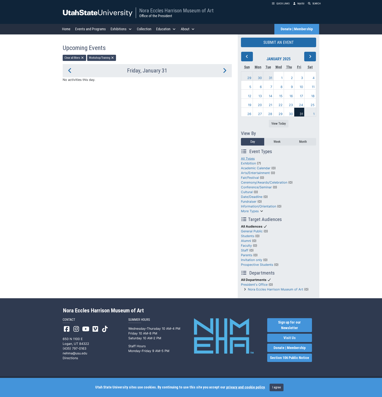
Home (66, 29)
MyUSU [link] (300, 3)
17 (301, 96)
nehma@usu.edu (75, 353)
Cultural (247, 192)
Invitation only (251, 260)
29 (249, 78)
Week (277, 142)
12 (249, 96)
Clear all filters (72, 57)
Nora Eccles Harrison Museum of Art (176, 11)
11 (313, 87)
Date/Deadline (251, 197)
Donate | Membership (297, 29)
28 (270, 114)
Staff (244, 250)
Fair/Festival (250, 178)
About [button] (185, 29)
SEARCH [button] (316, 3)
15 (281, 96)
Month (303, 142)
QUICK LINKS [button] (282, 3)
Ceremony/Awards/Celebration (264, 182)
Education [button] (163, 29)
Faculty (246, 245)
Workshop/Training (100, 57)
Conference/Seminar (256, 187)
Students (247, 236)
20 (260, 105)
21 (270, 105)
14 (270, 96)
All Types (248, 158)
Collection (144, 29)
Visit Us (290, 338)
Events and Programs (90, 29)
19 (249, 105)
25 (313, 105)
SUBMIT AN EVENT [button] (278, 42)
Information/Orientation (258, 206)
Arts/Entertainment (255, 173)
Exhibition (248, 163)
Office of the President (155, 16)
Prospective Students (257, 265)
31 (270, 78)
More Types (250, 211)
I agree (276, 387)
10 (301, 87)
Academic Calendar (255, 168)
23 (291, 105)
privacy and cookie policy (245, 387)
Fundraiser (248, 201)
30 (260, 78)
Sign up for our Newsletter (289, 325)
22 (281, 105)
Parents (246, 255)
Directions (70, 358)
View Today (278, 123)
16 (291, 96)
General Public (252, 231)
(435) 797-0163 (74, 348)
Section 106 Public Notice (289, 358)
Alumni (246, 241)
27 (260, 114)
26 (249, 114)
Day (252, 142)
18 (313, 96)
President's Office (254, 285)
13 (260, 96)
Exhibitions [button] (119, 29)
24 (301, 105)
